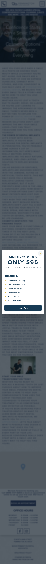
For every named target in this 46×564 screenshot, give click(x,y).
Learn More (23, 308)
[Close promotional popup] (40, 253)
